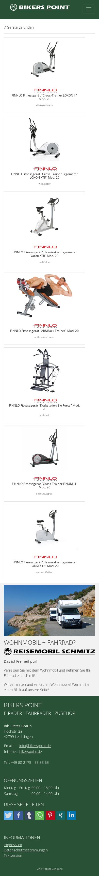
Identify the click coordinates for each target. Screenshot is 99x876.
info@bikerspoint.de (35, 745)
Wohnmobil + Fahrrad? (40, 642)
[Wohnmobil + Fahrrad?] (49, 611)
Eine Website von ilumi (49, 868)
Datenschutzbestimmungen (26, 850)
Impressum (13, 844)
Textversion (13, 855)
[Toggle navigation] (89, 9)
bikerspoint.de (30, 751)
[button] (8, 815)
